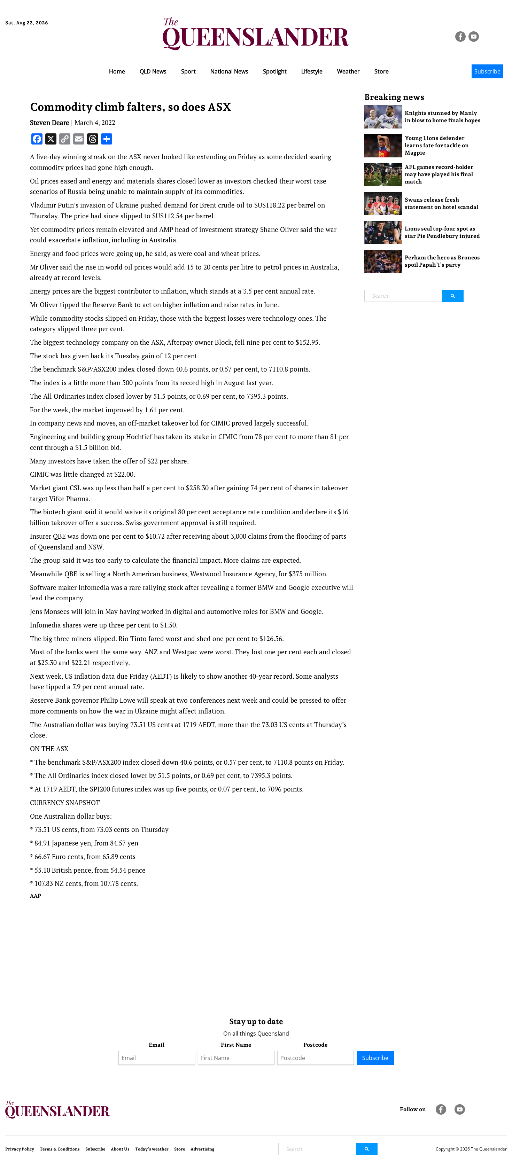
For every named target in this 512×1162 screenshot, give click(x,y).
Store (381, 71)
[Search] (453, 296)
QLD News (153, 71)
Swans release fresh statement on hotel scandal (441, 203)
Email (156, 1045)
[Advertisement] (192, 956)
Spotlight (275, 71)
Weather (348, 71)
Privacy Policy (19, 1149)
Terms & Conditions (60, 1149)
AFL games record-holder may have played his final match (439, 174)
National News (229, 71)
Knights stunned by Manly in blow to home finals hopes (443, 117)
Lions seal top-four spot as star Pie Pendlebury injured (442, 232)
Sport (188, 71)
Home (117, 71)
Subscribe (487, 71)
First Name (236, 1045)
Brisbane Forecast (38, 46)
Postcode (315, 1045)
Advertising (203, 1149)
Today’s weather (152, 1149)
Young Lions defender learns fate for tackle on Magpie (437, 145)
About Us (120, 1149)
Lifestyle (312, 71)
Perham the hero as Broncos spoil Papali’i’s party (442, 261)
